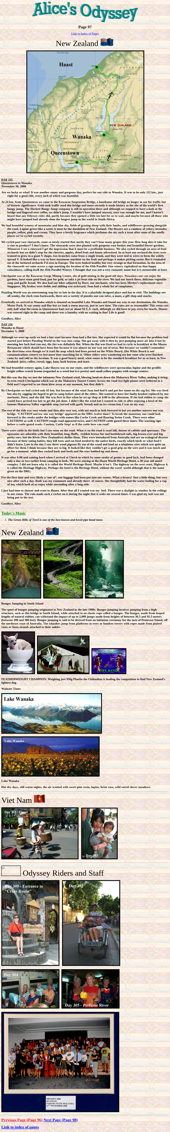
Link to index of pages (20, 1127)
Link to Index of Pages (85, 33)
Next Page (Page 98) (60, 1120)
